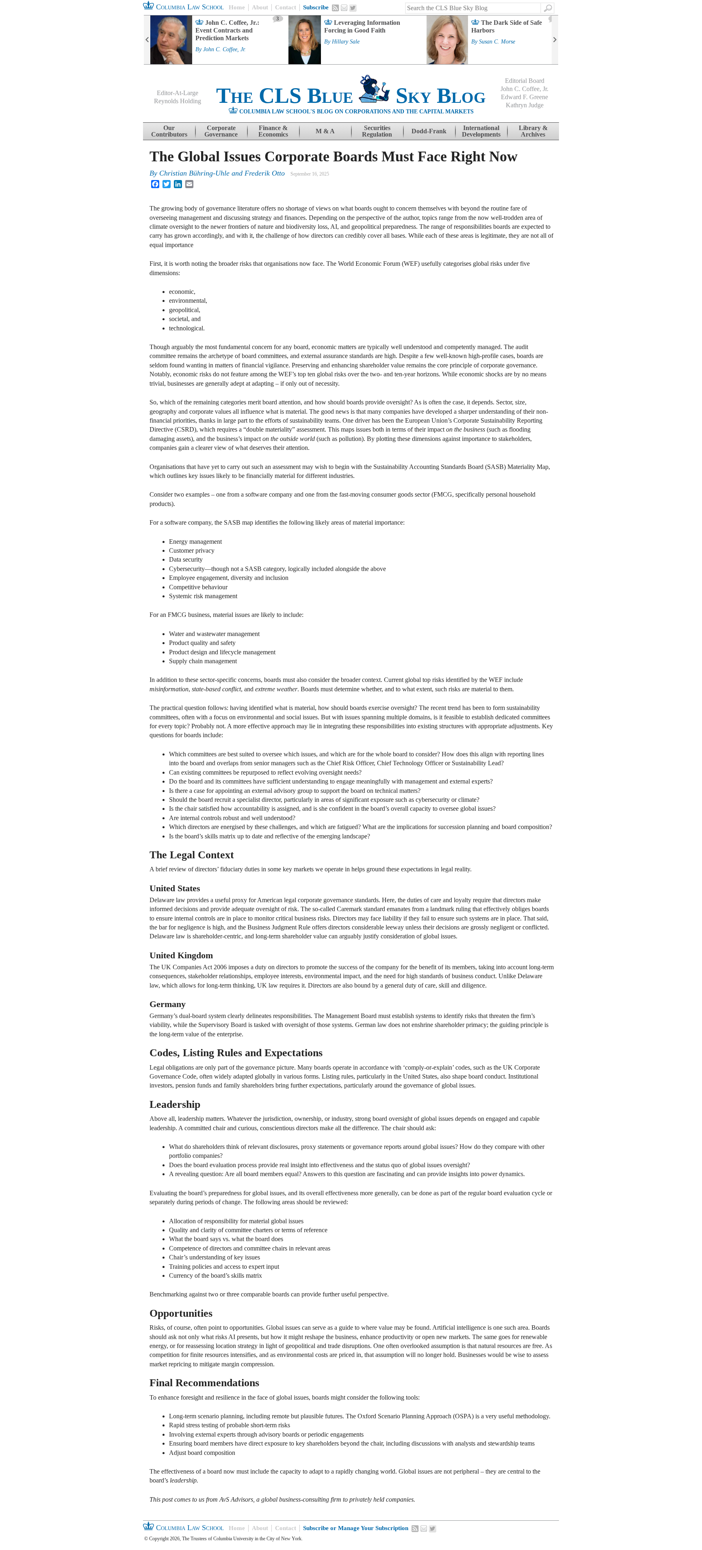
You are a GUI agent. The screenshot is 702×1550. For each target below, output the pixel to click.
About (260, 7)
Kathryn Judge (525, 105)
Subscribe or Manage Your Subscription (355, 1528)
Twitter (353, 8)
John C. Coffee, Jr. (224, 49)
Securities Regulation (377, 131)
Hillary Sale (346, 42)
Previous (147, 39)
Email (344, 7)
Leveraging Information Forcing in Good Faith (362, 26)
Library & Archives (533, 131)
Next (555, 39)
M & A (325, 131)
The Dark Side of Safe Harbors (506, 26)
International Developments (481, 131)
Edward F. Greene (524, 96)
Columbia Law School (189, 7)
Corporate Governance (221, 131)
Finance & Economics (273, 131)
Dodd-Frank (429, 131)
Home (237, 7)
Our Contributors (169, 131)
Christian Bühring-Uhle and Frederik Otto (222, 173)
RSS (335, 7)
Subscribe (316, 7)
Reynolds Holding (177, 101)
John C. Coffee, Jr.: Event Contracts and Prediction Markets (227, 30)
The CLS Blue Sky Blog (351, 95)
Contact (285, 7)
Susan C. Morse (497, 42)
